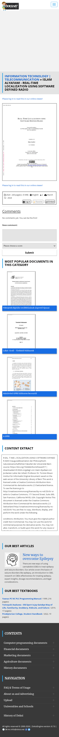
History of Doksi (13, 715)
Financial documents (16, 649)
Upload (8, 700)
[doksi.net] (11, 5)
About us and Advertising (19, 693)
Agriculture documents (17, 661)
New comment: (10, 225)
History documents (15, 667)
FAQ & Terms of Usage (17, 687)
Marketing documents (17, 655)
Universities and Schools (18, 706)
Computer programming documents (25, 642)
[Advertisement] (29, 40)
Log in (28, 201)
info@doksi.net (18, 729)
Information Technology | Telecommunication (28, 78)
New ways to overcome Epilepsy (38, 557)
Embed (51, 201)
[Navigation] (54, 4)
